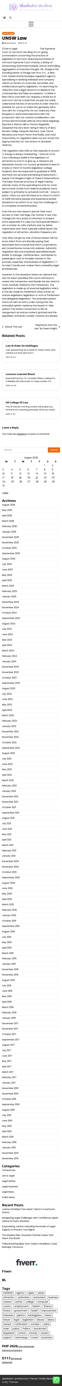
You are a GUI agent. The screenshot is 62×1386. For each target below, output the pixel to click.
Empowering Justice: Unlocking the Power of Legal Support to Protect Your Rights (28, 1228)
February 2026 (9, 526)
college (30, 1301)
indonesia (8, 1315)
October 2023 (9, 677)
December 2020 (10, 861)
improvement (49, 1310)
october (35, 1324)
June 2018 (7, 990)
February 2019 (9, 958)
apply (31, 1292)
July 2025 (7, 564)
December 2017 (10, 1023)
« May (5, 493)
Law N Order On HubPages (22, 345)
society (45, 1333)
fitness (7, 1310)
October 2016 (9, 1098)
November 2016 (10, 1093)
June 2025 (7, 569)
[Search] (10, 18)
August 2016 (8, 1109)
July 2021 (6, 823)
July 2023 (7, 693)
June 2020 (7, 888)
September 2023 (11, 682)
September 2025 (11, 553)
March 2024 (8, 650)
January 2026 (9, 531)
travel (34, 1337)
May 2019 (7, 942)
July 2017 (6, 1050)
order (6, 1328)
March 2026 (8, 520)
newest (7, 1324)
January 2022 (9, 791)
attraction (8, 1297)
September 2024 (11, 618)
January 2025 (9, 596)
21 (37, 477)
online (46, 1324)
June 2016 (7, 1120)
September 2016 (10, 1104)
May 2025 (7, 575)
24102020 (8, 1292)
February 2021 (9, 850)
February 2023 (9, 720)
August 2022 (8, 753)
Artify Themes (10, 1382)
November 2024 (10, 607)
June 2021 (7, 828)
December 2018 (10, 969)
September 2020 (11, 877)
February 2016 (9, 1142)
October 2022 (9, 742)
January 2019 (9, 963)
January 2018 (9, 1017)
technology (21, 1337)
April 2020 (7, 899)
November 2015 (10, 1158)
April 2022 (7, 774)
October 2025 (9, 547)
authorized (39, 1297)
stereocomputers (12, 1350)
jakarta (21, 1315)
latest (48, 1315)
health (34, 1310)
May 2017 (7, 1061)
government (21, 1310)
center (18, 1301)
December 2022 (10, 731)
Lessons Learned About (20, 374)
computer (42, 1301)
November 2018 (10, 974)
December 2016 (10, 1088)
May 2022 (7, 769)
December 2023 (10, 666)
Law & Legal (8, 33)
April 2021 (6, 839)
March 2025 (8, 585)
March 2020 (8, 904)
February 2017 (9, 1077)
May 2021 (6, 834)
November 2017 (10, 1028)
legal (16, 1319)
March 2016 (8, 1136)
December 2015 (10, 1152)
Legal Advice (8, 1181)
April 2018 (7, 1001)
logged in (22, 434)
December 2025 (10, 537)
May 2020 (7, 893)
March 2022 (8, 780)
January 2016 (9, 1147)
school (21, 1333)
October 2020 (9, 872)
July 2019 (6, 936)
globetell (7, 1362)
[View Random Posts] (4, 18)
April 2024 (7, 645)
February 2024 (9, 656)
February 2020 (9, 909)
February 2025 (9, 591)
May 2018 (7, 996)
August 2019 (8, 931)
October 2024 (9, 612)
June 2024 (7, 634)
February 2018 (9, 1012)
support (7, 1337)
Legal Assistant (10, 1186)
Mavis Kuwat (10, 43)
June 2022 (7, 764)
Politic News (8, 1197)
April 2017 (7, 1066)
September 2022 (11, 747)
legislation (28, 1319)
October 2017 (9, 1034)
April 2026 (7, 515)
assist (41, 1292)
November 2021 (10, 801)
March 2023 (8, 715)
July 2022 (7, 758)
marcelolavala (26, 1346)
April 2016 (7, 1131)
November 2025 (10, 542)
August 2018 (8, 980)
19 (20, 477)
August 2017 (8, 1044)
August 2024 (8, 623)
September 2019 (10, 926)
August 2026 (8, 504)
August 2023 (8, 688)
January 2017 (9, 1082)
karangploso (35, 1315)
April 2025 (7, 580)
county (7, 1306)
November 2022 (10, 737)
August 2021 (8, 818)
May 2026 (7, 510)
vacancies (46, 1337)
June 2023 (7, 699)
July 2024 (7, 628)
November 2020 (10, 866)
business (53, 1297)
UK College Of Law (17, 402)
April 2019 (7, 947)
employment (21, 1306)
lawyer (6, 1319)
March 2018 (8, 1007)
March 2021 (7, 845)
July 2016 (6, 1115)
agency (20, 1292)
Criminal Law (8, 1170)
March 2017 (8, 1072)
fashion (36, 1306)
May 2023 (7, 704)
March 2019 (8, 953)
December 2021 (10, 796)
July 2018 (6, 985)
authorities (24, 1297)
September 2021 (10, 812)
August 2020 (8, 882)
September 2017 (10, 1039)
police (16, 1328)
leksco (51, 1319)
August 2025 (8, 558)
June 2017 (7, 1055)
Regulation (9, 1333)
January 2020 (9, 915)
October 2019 (9, 920)
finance (48, 1306)
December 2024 (10, 601)
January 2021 (9, 855)
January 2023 (9, 726)
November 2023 (10, 672)
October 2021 (9, 807)
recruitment (40, 1328)
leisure (40, 1319)
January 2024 (9, 661)
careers (7, 1301)
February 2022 (9, 785)
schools (33, 1333)
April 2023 (7, 710)
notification (21, 1324)
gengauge (16, 1358)
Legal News (8, 1191)
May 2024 (7, 639)
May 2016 (7, 1126)
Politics (26, 1328)
